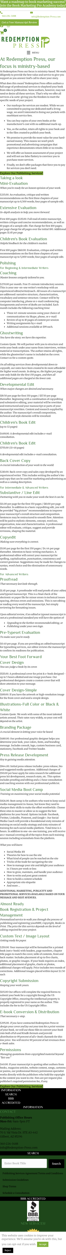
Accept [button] (42, 1244)
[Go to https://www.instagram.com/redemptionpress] (8, 26)
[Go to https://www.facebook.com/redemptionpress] (1, 26)
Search (56, 1163)
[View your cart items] (2, 33)
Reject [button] (8, 1250)
